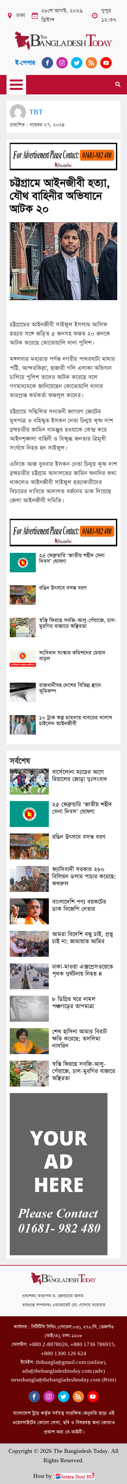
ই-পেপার (25, 63)
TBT (36, 112)
